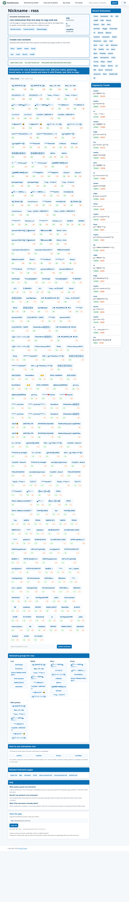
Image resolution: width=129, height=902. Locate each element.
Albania (108, 33)
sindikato (26, 607)
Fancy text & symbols (51, 3)
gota (105, 41)
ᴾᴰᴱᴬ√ (60, 569)
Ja (27, 598)
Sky (95, 49)
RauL (95, 45)
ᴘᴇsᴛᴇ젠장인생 (68, 192)
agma (96, 57)
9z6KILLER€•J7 (51, 607)
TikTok (35, 775)
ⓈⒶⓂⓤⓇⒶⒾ (19, 153)
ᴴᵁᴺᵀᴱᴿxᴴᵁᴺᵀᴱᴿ (16, 221)
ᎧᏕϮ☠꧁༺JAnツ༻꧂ (53, 443)
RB (15, 607)
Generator (106, 37)
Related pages (42, 29)
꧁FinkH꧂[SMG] (32, 443)
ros (116, 66)
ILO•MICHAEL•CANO (71, 530)
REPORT (38, 607)
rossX (18, 54)
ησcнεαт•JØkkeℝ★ (47, 269)
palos (56, 598)
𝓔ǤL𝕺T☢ (15, 424)
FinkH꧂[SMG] (42, 511)
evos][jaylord (55, 549)
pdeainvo (40, 530)
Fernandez (113, 29)
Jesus (113, 49)
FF (94, 111)
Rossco (32, 259)
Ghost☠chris (61, 230)
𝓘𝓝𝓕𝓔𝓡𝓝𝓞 (15, 115)
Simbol (95, 183)
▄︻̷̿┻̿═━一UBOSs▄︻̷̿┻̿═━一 (21, 105)
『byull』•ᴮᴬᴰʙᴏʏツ (18, 482)
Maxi (105, 74)
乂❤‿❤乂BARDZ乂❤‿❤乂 (50, 298)
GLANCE (77, 607)
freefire (101, 49)
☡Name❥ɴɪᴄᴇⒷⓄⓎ (71, 404)
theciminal (16, 598)
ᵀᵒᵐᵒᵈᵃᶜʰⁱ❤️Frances (48, 395)
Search (114, 3)
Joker (95, 163)
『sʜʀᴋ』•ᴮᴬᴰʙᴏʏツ (53, 95)
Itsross (25, 54)
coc (107, 49)
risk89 (96, 20)
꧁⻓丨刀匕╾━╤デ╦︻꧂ (21, 337)
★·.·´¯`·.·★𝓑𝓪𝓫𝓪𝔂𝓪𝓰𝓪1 (19, 163)
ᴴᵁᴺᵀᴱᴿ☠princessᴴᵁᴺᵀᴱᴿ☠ (37, 404)
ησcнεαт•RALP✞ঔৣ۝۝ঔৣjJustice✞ (23, 230)
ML (94, 245)
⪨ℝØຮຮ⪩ (62, 144)
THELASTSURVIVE (18, 472)
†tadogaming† (17, 578)
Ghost (71, 288)
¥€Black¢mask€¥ (63, 250)
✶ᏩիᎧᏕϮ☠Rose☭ (78, 462)
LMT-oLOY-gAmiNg (38, 549)
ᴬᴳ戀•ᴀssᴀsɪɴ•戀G (46, 230)
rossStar (39, 756)
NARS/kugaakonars (19, 549)
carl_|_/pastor (74, 569)
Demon (96, 24)
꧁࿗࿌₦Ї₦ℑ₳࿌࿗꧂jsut (60, 163)
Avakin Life (13, 775)
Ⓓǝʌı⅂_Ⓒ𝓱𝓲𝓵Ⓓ (44, 491)
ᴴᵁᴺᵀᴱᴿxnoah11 (46, 482)
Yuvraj (96, 62)
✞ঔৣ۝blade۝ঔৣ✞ (17, 201)
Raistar (95, 307)
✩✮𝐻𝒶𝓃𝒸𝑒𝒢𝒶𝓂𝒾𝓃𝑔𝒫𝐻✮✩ (43, 346)
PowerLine (97, 41)
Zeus (108, 24)
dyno (95, 53)
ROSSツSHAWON (56, 375)
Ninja (103, 62)
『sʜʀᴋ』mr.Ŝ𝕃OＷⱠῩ (55, 288)
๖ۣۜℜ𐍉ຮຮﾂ (66, 172)
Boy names (66, 3)
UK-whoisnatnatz (33, 578)
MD (95, 70)
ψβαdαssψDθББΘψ (60, 385)
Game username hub (45, 775)
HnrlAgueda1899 (42, 598)
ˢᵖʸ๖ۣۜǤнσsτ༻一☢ (18, 124)
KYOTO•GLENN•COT (71, 549)
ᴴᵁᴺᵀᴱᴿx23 (79, 308)
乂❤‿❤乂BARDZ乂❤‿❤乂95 (66, 327)
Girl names (78, 3)
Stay (102, 24)
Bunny (108, 20)
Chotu (96, 16)
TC (94, 33)
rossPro (19, 756)
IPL (112, 16)
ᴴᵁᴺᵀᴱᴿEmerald (35, 144)
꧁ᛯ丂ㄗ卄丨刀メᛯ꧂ (54, 124)
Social (33, 49)
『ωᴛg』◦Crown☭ (49, 182)
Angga (104, 29)
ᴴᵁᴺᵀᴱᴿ (28, 530)
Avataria (97, 37)
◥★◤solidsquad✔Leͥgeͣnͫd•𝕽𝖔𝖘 (69, 424)
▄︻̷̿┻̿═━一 (30, 491)
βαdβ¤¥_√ (15, 559)
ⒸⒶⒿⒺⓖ (17, 298)
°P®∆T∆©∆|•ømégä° (19, 453)
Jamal (101, 70)
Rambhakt (104, 16)
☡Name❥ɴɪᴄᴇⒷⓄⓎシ (42, 327)
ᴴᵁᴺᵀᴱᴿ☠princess (18, 404)
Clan (111, 41)
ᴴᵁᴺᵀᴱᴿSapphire (38, 172)
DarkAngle (16, 279)
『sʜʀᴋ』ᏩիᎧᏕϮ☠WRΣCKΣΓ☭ (37, 211)
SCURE (15, 617)
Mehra (96, 66)
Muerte (100, 33)
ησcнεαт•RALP (17, 317)
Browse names (16, 29)
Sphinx (52, 153)
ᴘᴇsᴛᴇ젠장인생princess (59, 462)
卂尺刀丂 (33, 482)
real (107, 45)
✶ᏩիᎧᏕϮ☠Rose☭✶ (74, 443)
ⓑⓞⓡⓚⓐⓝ (16, 375)
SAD (116, 16)
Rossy (59, 346)
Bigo (20, 775)
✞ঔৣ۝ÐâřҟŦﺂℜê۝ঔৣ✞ (19, 86)
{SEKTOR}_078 (28, 424)
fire (94, 142)
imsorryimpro (69, 598)
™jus (56, 511)
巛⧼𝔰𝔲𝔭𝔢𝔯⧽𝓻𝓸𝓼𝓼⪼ (29, 221)
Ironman (97, 29)
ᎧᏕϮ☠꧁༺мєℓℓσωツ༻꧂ (53, 356)
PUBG (95, 132)
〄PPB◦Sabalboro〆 (77, 540)
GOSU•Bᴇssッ (49, 578)
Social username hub (60, 775)
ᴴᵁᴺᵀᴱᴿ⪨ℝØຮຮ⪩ (45, 259)
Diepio (114, 37)
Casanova (97, 74)
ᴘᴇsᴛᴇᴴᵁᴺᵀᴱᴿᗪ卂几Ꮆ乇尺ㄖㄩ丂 (22, 134)
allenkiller (65, 607)
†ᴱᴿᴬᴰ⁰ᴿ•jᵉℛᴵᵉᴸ (60, 259)
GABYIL (26, 520)
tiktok (109, 62)
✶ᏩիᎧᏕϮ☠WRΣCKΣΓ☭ (44, 115)
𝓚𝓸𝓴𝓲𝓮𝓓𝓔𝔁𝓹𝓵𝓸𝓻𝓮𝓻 (33, 201)
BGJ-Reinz (61, 578)
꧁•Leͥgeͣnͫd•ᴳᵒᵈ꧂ (68, 134)
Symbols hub (73, 775)
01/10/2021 (27, 617)
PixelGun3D (113, 74)
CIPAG (58, 491)
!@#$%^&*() (50, 520)
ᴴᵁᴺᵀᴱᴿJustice (54, 192)
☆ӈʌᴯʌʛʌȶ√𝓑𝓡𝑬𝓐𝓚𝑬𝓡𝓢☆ (21, 250)
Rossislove (54, 404)
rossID (32, 54)
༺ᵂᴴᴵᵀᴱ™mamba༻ (30, 356)
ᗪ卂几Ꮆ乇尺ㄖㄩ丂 (18, 95)
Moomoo (114, 45)
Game (26, 49)
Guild (95, 296)
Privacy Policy (22, 848)
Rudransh (108, 70)
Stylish (19, 49)
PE (94, 78)
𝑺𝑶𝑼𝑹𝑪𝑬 (70, 221)
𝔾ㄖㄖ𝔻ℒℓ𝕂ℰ (16, 443)
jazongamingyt (17, 182)
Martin (110, 66)
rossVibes (78, 756)
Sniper (103, 66)
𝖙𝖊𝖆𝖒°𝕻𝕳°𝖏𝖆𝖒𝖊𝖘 (31, 298)
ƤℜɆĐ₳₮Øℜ (77, 279)
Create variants (28, 29)
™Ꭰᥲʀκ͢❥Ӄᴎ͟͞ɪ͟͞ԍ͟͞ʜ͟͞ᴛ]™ (30, 279)
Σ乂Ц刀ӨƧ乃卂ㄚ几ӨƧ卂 (35, 317)
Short (12, 49)
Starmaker (27, 775)
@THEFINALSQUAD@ (45, 424)
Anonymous (104, 57)
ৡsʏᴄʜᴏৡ (75, 385)
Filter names (14, 79)
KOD (102, 20)
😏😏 (42, 375)
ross (12, 54)
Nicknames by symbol (31, 3)
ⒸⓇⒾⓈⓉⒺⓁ (76, 356)
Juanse (110, 53)
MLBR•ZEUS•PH (53, 530)
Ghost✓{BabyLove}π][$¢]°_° (22, 501)
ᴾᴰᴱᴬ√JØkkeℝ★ (63, 105)
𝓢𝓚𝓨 (15, 288)
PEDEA (37, 520)
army (113, 57)
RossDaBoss (29, 375)
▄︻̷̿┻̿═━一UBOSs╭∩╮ (19, 192)
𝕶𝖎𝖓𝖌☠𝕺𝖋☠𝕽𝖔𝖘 (55, 86)
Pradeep (102, 53)
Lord (101, 45)
